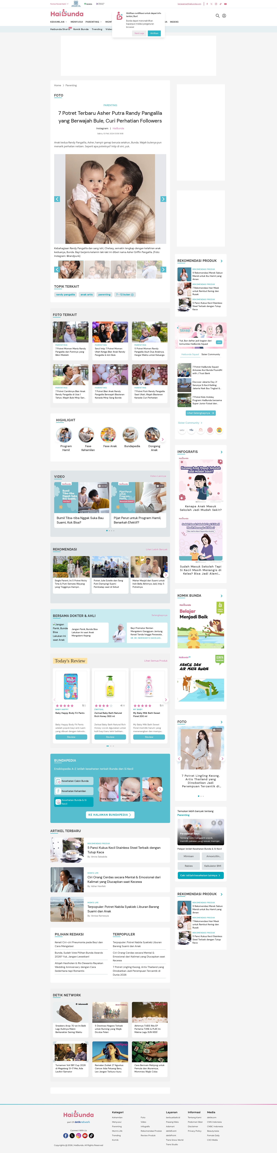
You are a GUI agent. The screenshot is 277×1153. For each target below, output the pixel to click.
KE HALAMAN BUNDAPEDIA (108, 814)
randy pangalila (65, 294)
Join (219, 342)
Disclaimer (193, 1126)
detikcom (211, 1117)
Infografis (145, 1126)
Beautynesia (213, 1131)
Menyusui (116, 1122)
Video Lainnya (158, 476)
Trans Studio (172, 1144)
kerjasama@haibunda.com (189, 4)
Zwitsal (99, 709)
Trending (97, 29)
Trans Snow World (174, 1140)
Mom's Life (117, 1131)
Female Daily (213, 1135)
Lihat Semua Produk (156, 660)
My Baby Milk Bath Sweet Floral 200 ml (146, 715)
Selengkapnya (160, 615)
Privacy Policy (194, 1131)
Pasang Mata (172, 1122)
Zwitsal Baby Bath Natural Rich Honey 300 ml (108, 715)
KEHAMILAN (57, 21)
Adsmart (170, 1126)
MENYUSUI (77, 21)
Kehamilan (117, 1117)
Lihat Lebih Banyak (157, 549)
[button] (163, 199)
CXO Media (212, 1140)
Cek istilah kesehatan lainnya (199, 875)
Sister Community (210, 354)
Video (109, 29)
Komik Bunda (81, 29)
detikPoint (171, 1135)
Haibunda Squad (190, 354)
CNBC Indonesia (215, 1126)
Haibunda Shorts (60, 29)
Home (57, 85)
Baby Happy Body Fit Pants (69, 713)
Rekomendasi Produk (151, 1131)
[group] (71, 270)
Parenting (71, 85)
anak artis (87, 294)
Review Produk (148, 1135)
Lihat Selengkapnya (198, 413)
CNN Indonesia (214, 1122)
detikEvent (171, 1131)
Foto (143, 1117)
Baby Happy (61, 709)
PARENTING (92, 21)
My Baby (137, 709)
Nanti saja (139, 33)
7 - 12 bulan (123, 294)
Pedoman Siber (195, 1122)
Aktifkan (154, 33)
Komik (115, 1140)
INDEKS (174, 21)
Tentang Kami (194, 1117)
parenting (104, 294)
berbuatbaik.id (173, 1117)
